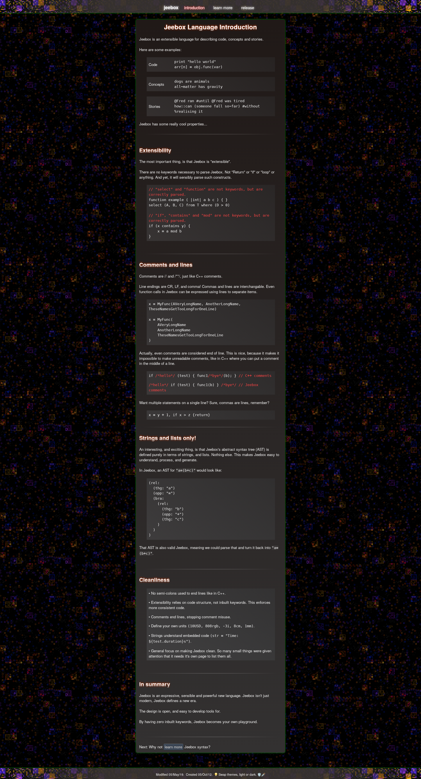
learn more (222, 7)
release (247, 7)
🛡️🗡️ (261, 774)
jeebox (171, 7)
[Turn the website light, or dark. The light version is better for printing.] (216, 774)
